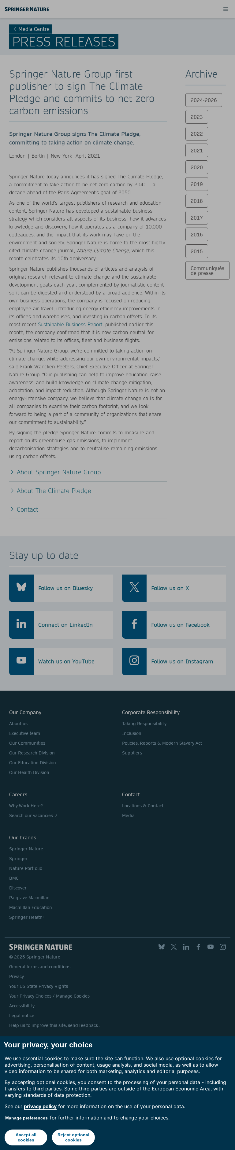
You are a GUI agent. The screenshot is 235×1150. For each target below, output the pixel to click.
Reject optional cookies (73, 1137)
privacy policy (40, 1106)
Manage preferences (26, 1117)
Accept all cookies (26, 1137)
